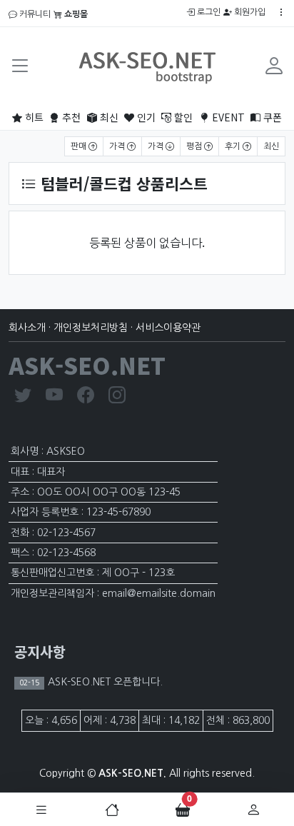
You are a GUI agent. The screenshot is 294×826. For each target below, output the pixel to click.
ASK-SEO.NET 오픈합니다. (104, 682)
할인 (182, 117)
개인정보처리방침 (91, 328)
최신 (107, 117)
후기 (234, 146)
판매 (79, 146)
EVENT (227, 117)
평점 (195, 146)
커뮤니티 (34, 14)
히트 (33, 117)
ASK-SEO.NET (87, 364)
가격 (118, 146)
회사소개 (27, 328)
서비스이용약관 (168, 328)
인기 (145, 117)
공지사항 (40, 651)
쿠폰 (271, 117)
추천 (70, 117)
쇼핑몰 (75, 14)
